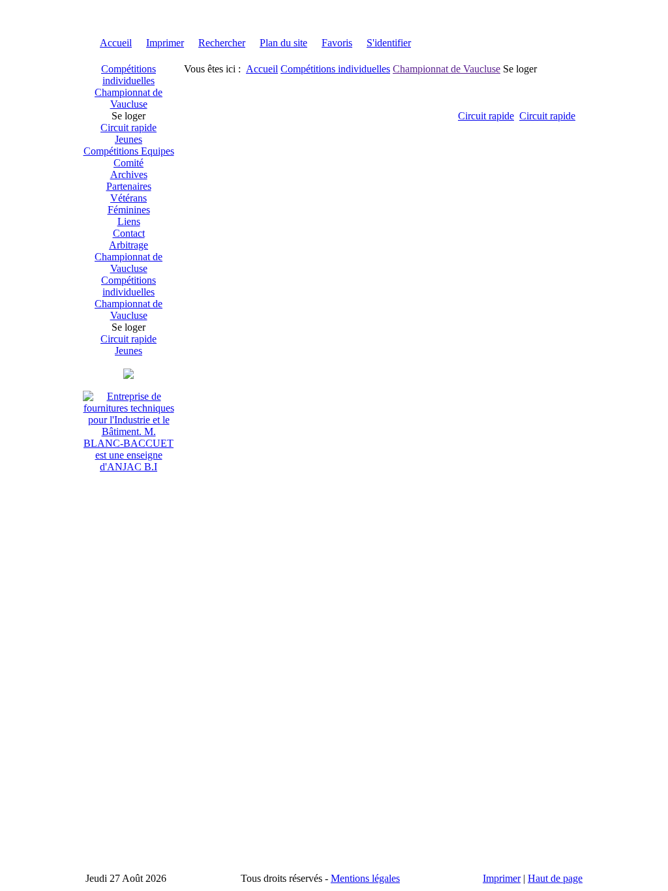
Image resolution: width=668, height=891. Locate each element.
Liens (128, 221)
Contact (129, 233)
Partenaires (128, 186)
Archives (128, 174)
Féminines (129, 209)
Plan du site (283, 42)
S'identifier (389, 42)
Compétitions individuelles (128, 74)
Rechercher (221, 42)
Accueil (116, 42)
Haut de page (555, 878)
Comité (129, 162)
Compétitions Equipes (129, 151)
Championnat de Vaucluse (128, 98)
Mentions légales (365, 878)
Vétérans (128, 198)
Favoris (337, 42)
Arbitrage (128, 244)
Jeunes (128, 139)
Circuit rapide (128, 127)
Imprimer (165, 42)
